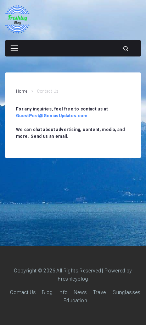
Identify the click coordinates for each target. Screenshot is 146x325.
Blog (47, 292)
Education (75, 300)
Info (63, 292)
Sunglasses (127, 292)
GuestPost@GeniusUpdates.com (52, 115)
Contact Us (23, 292)
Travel (100, 292)
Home (21, 91)
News (80, 292)
